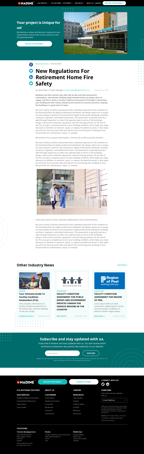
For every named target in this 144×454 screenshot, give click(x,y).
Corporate (49, 404)
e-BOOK (76, 407)
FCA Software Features (28, 390)
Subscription (21, 404)
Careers (98, 3)
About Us (90, 3)
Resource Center (42, 64)
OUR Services (42, 3)
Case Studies (21, 407)
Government (49, 398)
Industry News (78, 404)
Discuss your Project (34, 44)
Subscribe (91, 353)
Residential (49, 407)
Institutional (49, 414)
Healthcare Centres (52, 401)
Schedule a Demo (84, 382)
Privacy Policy (114, 416)
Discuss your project (114, 3)
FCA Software (56, 3)
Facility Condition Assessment (28, 398)
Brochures (77, 414)
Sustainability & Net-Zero (26, 401)
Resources (79, 3)
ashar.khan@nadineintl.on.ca (78, 90)
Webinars (76, 410)
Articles (76, 401)
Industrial (48, 410)
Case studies (78, 398)
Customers (66, 3)
